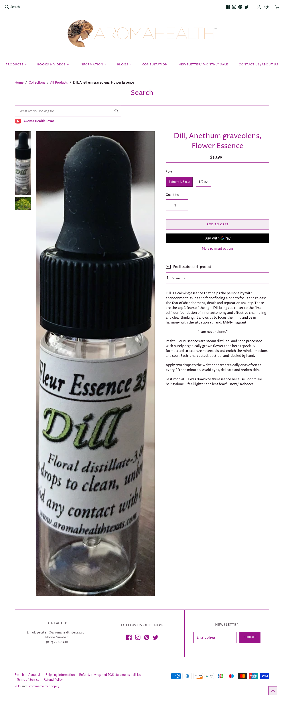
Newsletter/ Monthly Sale (203, 65)
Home (19, 82)
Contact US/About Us (258, 65)
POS (18, 686)
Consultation (155, 65)
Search (15, 7)
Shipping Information (60, 675)
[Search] (116, 111)
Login (266, 7)
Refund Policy (53, 679)
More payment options (217, 248)
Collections (37, 82)
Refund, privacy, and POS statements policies (110, 675)
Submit (250, 637)
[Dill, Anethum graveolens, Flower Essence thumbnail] (23, 163)
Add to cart (218, 224)
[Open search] (7, 7)
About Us (34, 675)
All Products (59, 82)
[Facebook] (227, 7)
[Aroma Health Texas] (142, 33)
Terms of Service (28, 679)
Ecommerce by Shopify (43, 686)
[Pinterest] (240, 7)
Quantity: (172, 194)
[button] (273, 690)
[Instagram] (234, 7)
